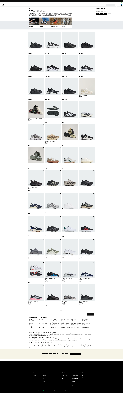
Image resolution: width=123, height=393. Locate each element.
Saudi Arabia (46, 390)
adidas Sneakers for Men (86, 324)
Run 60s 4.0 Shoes (30, 210)
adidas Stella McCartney (86, 323)
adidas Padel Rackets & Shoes (65, 324)
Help (72, 372)
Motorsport (44, 372)
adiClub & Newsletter (75, 378)
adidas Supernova (53, 327)
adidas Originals (31, 320)
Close (109, 13)
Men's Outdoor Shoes (85, 326)
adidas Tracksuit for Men (65, 319)
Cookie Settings (51, 390)
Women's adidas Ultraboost (54, 324)
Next (91, 314)
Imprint (66, 390)
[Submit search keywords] (113, 5)
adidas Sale (73, 322)
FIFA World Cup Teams (75, 327)
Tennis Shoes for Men (64, 326)
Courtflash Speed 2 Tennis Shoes (50, 278)
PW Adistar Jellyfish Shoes (83, 95)
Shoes (32, 8)
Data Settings (40, 390)
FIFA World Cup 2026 (74, 324)
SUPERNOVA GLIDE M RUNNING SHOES (67, 278)
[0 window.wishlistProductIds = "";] (119, 5)
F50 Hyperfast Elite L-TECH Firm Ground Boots (35, 118)
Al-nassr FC (41, 319)
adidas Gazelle (31, 323)
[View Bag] (121, 5)
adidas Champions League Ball (44, 326)
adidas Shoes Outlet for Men (76, 323)
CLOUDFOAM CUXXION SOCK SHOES (84, 301)
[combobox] (110, 5)
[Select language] (121, 2)
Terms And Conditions (61, 390)
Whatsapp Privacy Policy (75, 385)
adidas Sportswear (64, 322)
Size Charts (73, 381)
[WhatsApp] (82, 377)
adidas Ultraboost (53, 319)
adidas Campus (31, 324)
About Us (63, 372)
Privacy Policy (56, 390)
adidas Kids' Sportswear (65, 323)
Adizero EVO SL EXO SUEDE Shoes (50, 141)
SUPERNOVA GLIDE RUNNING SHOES (33, 301)
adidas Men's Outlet (74, 320)
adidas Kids (84, 322)
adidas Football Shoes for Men (44, 320)
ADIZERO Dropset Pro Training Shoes (67, 118)
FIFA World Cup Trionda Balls (76, 326)
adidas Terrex (63, 320)
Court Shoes (64, 233)
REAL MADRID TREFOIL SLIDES (49, 118)
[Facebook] (82, 372)
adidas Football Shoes (43, 323)
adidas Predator (42, 327)
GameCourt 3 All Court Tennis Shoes (84, 278)
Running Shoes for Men (54, 320)
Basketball (44, 375)
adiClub (63, 378)
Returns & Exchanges (75, 375)
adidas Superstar (31, 322)
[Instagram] (82, 374)
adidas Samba (31, 319)
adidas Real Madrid (42, 322)
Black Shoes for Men (85, 327)
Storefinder (73, 384)
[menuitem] (34, 5)
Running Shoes (52, 322)
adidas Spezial (31, 326)
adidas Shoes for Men (85, 320)
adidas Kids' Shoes (85, 319)
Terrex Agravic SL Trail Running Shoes (85, 118)
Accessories (34, 375)
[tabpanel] (61, 174)
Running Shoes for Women (54, 323)
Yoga (43, 378)
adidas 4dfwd (52, 326)
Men (29, 8)
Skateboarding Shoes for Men (65, 327)
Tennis (44, 381)
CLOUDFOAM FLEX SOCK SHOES (32, 187)
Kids (53, 375)
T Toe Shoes (31, 327)
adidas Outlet (73, 319)
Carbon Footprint (64, 375)
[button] (34, 5)
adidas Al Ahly (41, 324)
